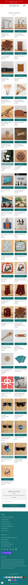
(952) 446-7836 (4, 539)
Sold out (7, 164)
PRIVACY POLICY (5, 521)
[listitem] (14, 2)
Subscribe (14, 505)
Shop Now (20, 31)
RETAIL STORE (4, 519)
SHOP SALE (15, 2)
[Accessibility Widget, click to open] (2, 582)
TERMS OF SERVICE (6, 524)
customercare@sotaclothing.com (9, 537)
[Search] (26, 5)
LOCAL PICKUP (5, 530)
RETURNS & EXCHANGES (7, 517)
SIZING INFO (4, 528)
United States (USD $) (13, 574)
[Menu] (2, 6)
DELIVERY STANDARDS (7, 526)
